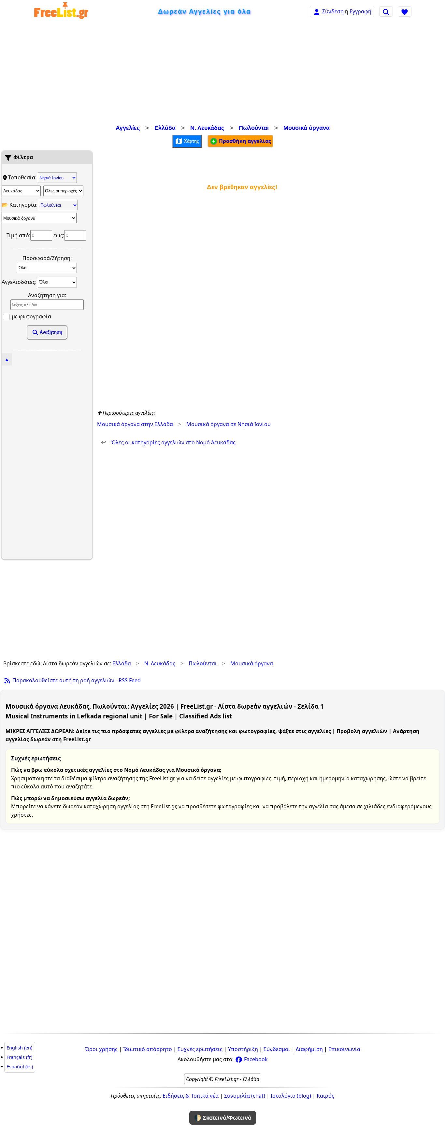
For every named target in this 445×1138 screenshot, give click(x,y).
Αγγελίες (128, 128)
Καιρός (325, 1095)
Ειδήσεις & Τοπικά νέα (191, 1095)
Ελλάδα (165, 128)
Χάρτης (191, 140)
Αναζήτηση (50, 332)
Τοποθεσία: (23, 177)
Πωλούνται (254, 128)
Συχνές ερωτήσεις (200, 1049)
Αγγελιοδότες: (20, 281)
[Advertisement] (222, 73)
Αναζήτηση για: (47, 295)
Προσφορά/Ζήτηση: (47, 258)
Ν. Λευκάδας (207, 128)
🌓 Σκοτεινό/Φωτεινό (222, 1118)
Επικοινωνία (344, 1049)
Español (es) (20, 1066)
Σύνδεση (333, 11)
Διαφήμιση (309, 1049)
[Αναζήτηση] (386, 11)
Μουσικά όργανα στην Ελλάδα (135, 424)
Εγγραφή (360, 11)
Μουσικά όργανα (306, 128)
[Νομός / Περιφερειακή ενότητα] (21, 191)
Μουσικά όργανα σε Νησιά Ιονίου (228, 424)
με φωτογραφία (30, 316)
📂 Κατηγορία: (20, 204)
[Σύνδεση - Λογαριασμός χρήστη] (317, 11)
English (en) (19, 1048)
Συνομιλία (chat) (244, 1095)
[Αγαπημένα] (404, 11)
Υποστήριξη (243, 1049)
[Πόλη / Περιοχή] (63, 191)
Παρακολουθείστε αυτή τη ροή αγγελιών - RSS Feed (76, 680)
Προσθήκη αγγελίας (244, 141)
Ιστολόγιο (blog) (291, 1095)
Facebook (255, 1059)
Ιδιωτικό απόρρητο (147, 1049)
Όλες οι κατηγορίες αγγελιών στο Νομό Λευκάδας (168, 442)
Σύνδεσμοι (277, 1049)
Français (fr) (19, 1057)
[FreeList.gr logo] (61, 11)
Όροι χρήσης (101, 1049)
